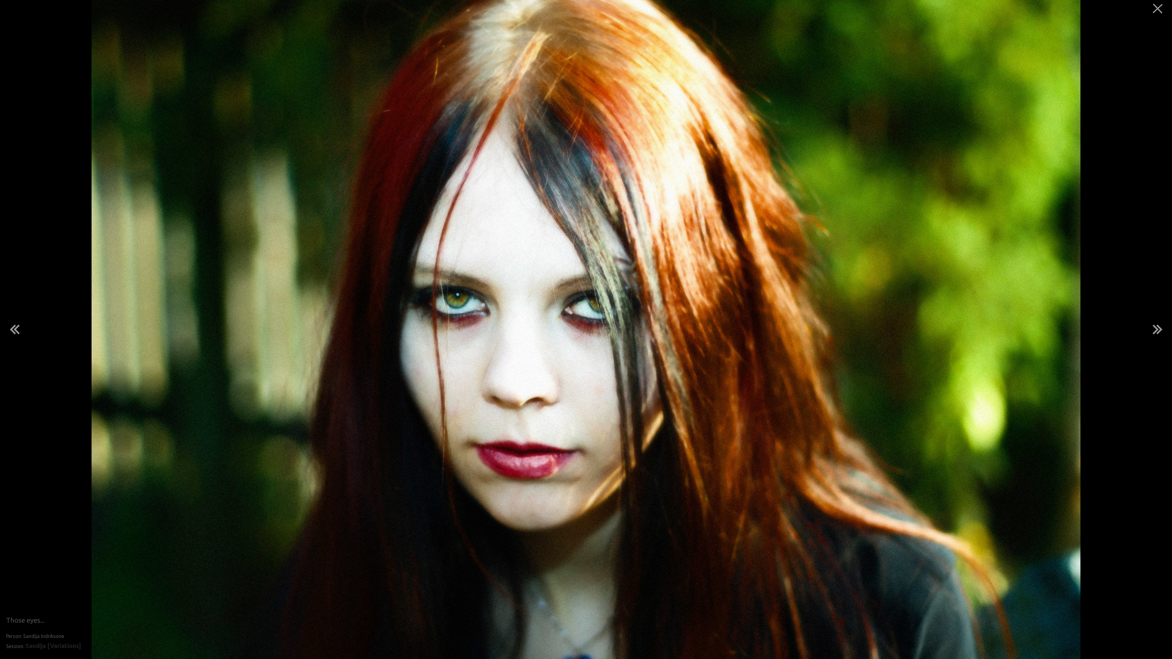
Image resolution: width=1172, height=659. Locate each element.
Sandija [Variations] (53, 646)
